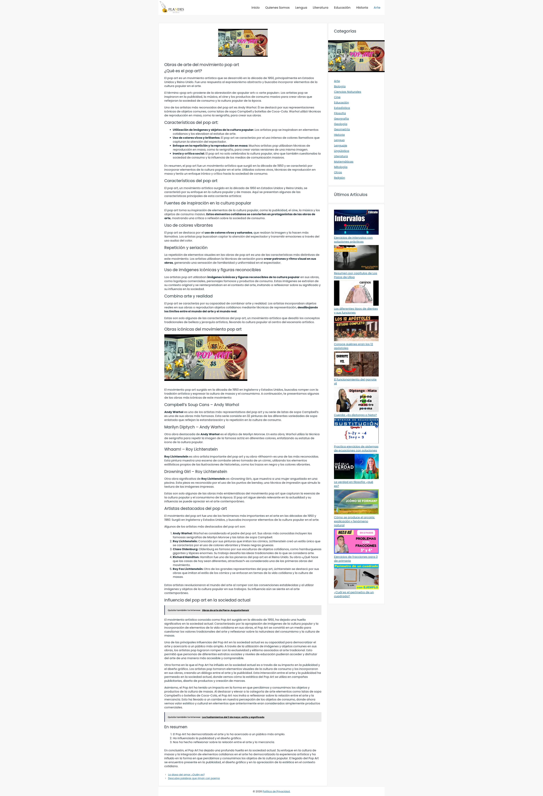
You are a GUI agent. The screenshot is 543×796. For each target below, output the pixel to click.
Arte (377, 7)
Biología (340, 86)
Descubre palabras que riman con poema (194, 778)
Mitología (340, 167)
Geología (340, 124)
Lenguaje (340, 145)
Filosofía (340, 113)
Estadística (342, 108)
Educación (342, 7)
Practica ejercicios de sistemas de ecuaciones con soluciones (356, 448)
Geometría (342, 129)
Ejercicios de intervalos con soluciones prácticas (353, 240)
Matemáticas (343, 162)
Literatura (320, 7)
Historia (362, 7)
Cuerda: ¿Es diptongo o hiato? (355, 415)
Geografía (341, 119)
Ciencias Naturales (347, 92)
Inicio (255, 7)
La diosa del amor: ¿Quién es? (186, 774)
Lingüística (341, 151)
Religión (339, 178)
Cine (337, 97)
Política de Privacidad (276, 791)
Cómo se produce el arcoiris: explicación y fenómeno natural (354, 521)
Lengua (301, 7)
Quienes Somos (277, 7)
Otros (338, 172)
